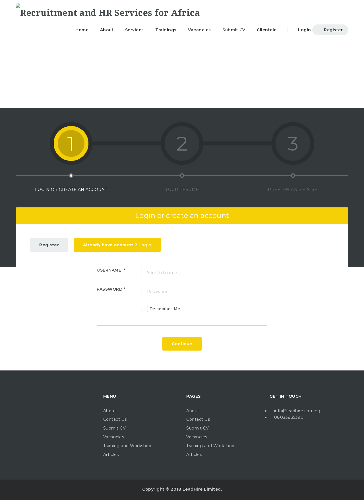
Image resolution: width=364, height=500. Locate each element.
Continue (182, 343)
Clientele (267, 29)
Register (333, 29)
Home (81, 29)
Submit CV (233, 29)
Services (134, 29)
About (107, 29)
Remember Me (165, 309)
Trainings (166, 29)
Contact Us (115, 419)
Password (109, 289)
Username (110, 270)
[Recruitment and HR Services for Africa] (108, 10)
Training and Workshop (127, 445)
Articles (111, 454)
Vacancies (199, 29)
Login (304, 29)
